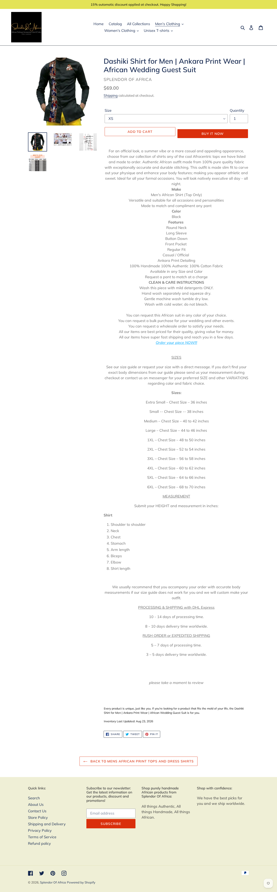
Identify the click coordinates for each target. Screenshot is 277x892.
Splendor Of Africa (53, 882)
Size (108, 110)
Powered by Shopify (81, 882)
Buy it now (213, 134)
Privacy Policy (40, 830)
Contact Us (37, 811)
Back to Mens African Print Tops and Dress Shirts (141, 761)
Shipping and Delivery (47, 824)
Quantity (237, 110)
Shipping (111, 95)
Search (34, 798)
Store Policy (38, 817)
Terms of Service (42, 837)
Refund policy (39, 843)
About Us (36, 804)
